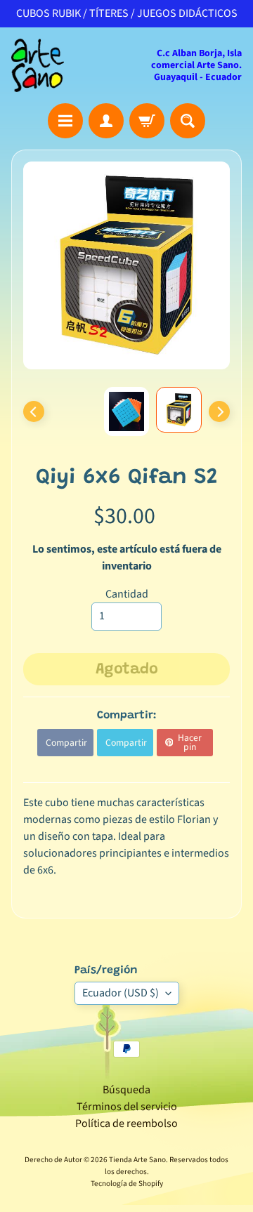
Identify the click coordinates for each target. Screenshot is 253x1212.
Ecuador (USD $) (120, 993)
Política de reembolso (126, 1123)
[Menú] (65, 120)
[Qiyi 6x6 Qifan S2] (179, 410)
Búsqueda (126, 1090)
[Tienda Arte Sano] (37, 65)
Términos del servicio (127, 1106)
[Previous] (33, 411)
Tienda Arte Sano (137, 1159)
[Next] (219, 411)
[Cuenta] (106, 120)
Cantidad (126, 594)
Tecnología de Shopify (127, 1183)
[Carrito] (146, 120)
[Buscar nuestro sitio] (187, 120)
